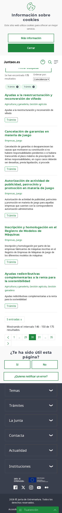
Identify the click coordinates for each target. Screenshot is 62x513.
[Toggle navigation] (24, 62)
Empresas (10, 140)
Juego (19, 140)
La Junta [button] (16, 420)
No (44, 364)
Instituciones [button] (20, 466)
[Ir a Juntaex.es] (11, 62)
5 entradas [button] (15, 320)
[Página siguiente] (8, 343)
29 (26, 337)
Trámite (11, 120)
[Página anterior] (8, 337)
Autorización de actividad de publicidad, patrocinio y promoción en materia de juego (29, 184)
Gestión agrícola (38, 104)
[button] (42, 62)
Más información (31, 38)
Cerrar (31, 48)
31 (40, 337)
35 (52, 337)
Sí (17, 364)
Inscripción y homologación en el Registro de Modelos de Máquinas (31, 231)
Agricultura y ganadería (16, 104)
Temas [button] (14, 390)
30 (33, 337)
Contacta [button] (16, 435)
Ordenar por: (39, 74)
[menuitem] (15, 487)
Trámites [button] (16, 405)
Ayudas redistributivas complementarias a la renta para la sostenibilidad (30, 278)
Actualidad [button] (18, 450)
